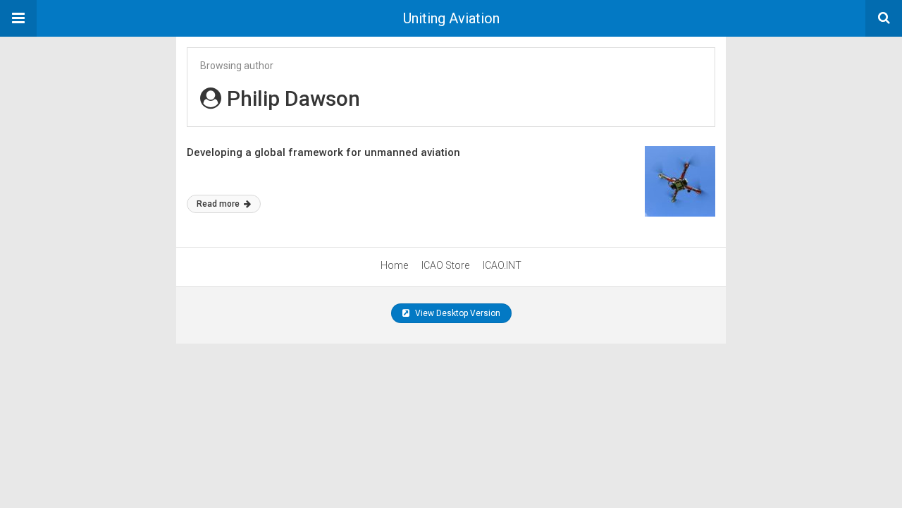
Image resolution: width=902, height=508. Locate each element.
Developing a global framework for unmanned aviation (323, 152)
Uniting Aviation (451, 18)
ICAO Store (445, 265)
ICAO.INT (502, 265)
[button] (18, 18)
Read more (219, 204)
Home (394, 265)
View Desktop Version (456, 313)
